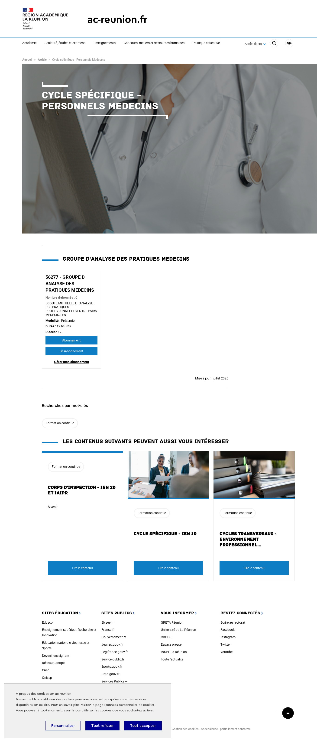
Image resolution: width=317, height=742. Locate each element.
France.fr (108, 629)
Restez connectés (240, 613)
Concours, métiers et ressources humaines (154, 43)
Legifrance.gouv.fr (114, 652)
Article (42, 59)
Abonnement (71, 340)
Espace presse (171, 644)
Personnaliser (63, 725)
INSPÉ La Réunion (174, 652)
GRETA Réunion (172, 622)
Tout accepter (143, 725)
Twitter (225, 644)
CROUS (166, 637)
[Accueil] (45, 19)
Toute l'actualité (172, 659)
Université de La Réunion (178, 629)
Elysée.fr (107, 622)
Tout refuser (102, 725)
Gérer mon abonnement (71, 362)
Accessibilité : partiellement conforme (226, 729)
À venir (53, 507)
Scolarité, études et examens (65, 43)
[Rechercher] (274, 44)
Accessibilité (289, 43)
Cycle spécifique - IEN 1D (165, 534)
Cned (45, 670)
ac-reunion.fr (117, 19)
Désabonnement (71, 351)
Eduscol (47, 622)
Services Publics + (114, 681)
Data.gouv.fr (110, 674)
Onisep (47, 677)
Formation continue (60, 423)
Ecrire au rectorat (232, 622)
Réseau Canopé (53, 662)
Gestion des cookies (185, 729)
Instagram (228, 637)
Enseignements (105, 43)
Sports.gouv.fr (111, 666)
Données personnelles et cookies (129, 704)
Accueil (27, 59)
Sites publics (116, 613)
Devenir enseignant (55, 655)
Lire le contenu (82, 568)
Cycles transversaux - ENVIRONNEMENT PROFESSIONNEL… (248, 539)
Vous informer (177, 613)
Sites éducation (60, 613)
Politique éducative (206, 43)
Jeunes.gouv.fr (112, 644)
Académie (29, 43)
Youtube (226, 652)
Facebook (227, 629)
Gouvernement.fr (113, 637)
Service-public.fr (112, 659)
